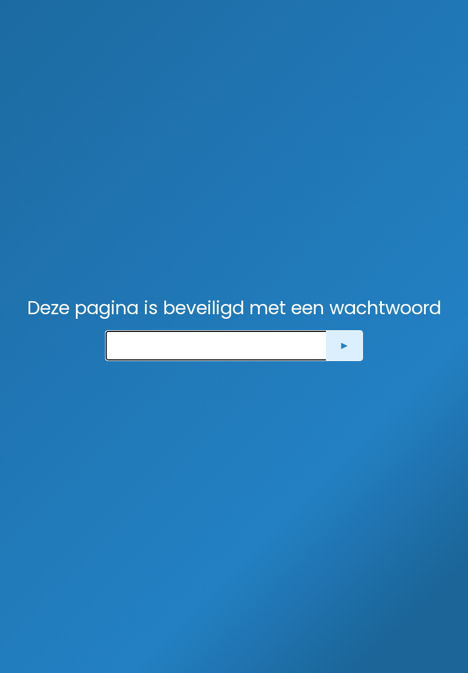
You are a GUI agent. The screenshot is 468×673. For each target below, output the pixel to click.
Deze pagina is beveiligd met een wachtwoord (234, 308)
